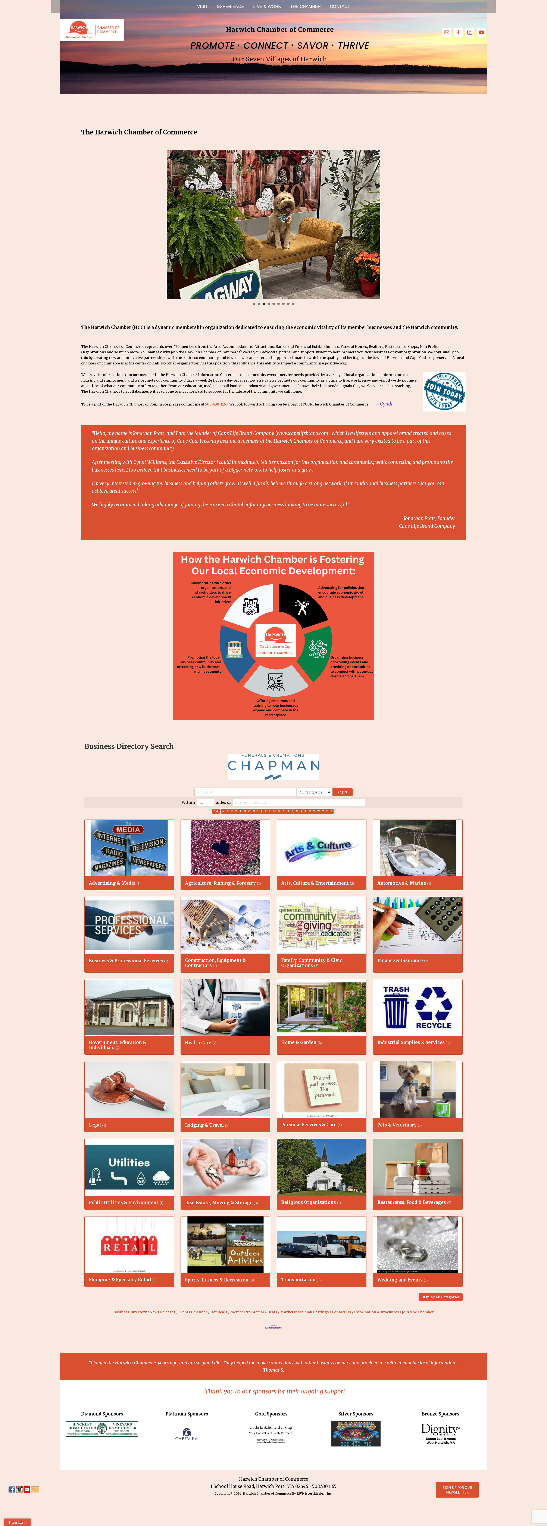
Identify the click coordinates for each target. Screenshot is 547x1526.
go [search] (344, 791)
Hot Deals (218, 1312)
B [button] (227, 811)
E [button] (241, 811)
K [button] (266, 811)
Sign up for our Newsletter (457, 1490)
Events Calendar (192, 1312)
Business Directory (130, 1312)
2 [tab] (259, 304)
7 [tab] (283, 304)
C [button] (232, 811)
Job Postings (318, 1312)
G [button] (249, 811)
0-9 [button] (216, 811)
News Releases (162, 1312)
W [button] (318, 811)
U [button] (310, 811)
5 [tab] (273, 304)
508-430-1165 (216, 404)
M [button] (274, 811)
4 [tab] (269, 304)
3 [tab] (264, 304)
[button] (441, 1297)
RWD (300, 1493)
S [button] (301, 811)
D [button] (236, 811)
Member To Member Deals (253, 1312)
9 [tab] (293, 304)
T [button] (305, 811)
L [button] (270, 811)
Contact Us (341, 1312)
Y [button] (327, 811)
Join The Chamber (418, 1312)
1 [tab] (254, 304)
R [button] (297, 811)
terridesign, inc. (320, 1493)
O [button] (284, 811)
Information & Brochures (376, 1312)
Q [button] (293, 811)
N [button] (279, 811)
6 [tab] (278, 304)
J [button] (261, 811)
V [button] (314, 811)
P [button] (288, 811)
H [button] (254, 811)
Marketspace (292, 1312)
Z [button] (331, 811)
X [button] (323, 811)
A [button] (223, 811)
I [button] (257, 811)
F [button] (245, 811)
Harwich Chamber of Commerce (92, 30)
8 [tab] (288, 304)
